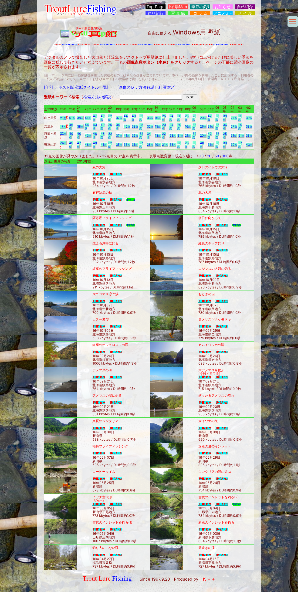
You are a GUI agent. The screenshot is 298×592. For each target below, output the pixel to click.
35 (217, 117)
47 (95, 117)
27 (234, 118)
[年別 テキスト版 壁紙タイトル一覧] (76, 87)
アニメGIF (222, 13)
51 (72, 118)
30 (179, 126)
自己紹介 (245, 6)
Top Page (155, 6)
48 (95, 135)
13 (158, 135)
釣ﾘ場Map (178, 6)
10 (202, 156)
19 (158, 144)
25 (164, 117)
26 (203, 126)
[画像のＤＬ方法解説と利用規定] (146, 87)
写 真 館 (178, 13)
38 (80, 118)
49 (102, 117)
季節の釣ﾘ (200, 6)
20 (203, 118)
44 (125, 117)
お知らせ (222, 6)
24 (171, 117)
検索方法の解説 (97, 96)
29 (240, 126)
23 (172, 135)
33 (150, 118)
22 (63, 133)
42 (209, 117)
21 (63, 118)
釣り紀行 (155, 13)
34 (118, 126)
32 (110, 117)
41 (88, 118)
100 (225, 156)
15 (158, 126)
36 (179, 117)
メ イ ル (245, 13)
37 (119, 118)
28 (187, 117)
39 (249, 118)
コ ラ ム (200, 13)
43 (134, 117)
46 (71, 126)
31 (210, 126)
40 (102, 126)
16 (158, 118)
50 (217, 156)
